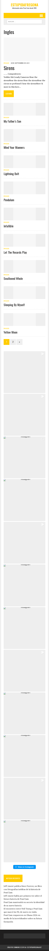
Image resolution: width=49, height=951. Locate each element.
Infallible (8, 226)
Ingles (6, 63)
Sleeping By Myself (14, 304)
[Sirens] (24, 59)
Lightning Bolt (11, 173)
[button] (24, 372)
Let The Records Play (15, 252)
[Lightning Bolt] (24, 166)
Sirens (9, 67)
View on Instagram (26, 867)
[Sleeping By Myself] (24, 297)
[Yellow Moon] (24, 324)
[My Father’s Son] (24, 113)
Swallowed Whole (13, 278)
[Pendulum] (24, 192)
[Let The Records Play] (24, 245)
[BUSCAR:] (24, 21)
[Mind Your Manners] (24, 140)
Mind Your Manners (14, 147)
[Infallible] (24, 218)
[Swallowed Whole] (24, 271)
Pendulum (9, 200)
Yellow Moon (10, 332)
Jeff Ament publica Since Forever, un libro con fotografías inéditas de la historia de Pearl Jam (23, 889)
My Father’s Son (12, 121)
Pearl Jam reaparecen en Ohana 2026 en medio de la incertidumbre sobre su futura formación (23, 918)
